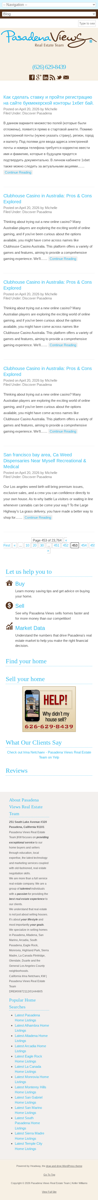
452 (65, 545)
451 (56, 545)
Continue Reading (18, 172)
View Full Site (49, 1191)
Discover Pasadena (37, 113)
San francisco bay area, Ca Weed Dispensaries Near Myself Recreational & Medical (44, 460)
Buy (20, 584)
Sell (19, 606)
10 (27, 545)
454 (84, 545)
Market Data (30, 628)
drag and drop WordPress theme (64, 1166)
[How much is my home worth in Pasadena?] (49, 709)
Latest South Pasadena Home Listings (27, 1123)
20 (34, 545)
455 (93, 545)
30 (42, 545)
